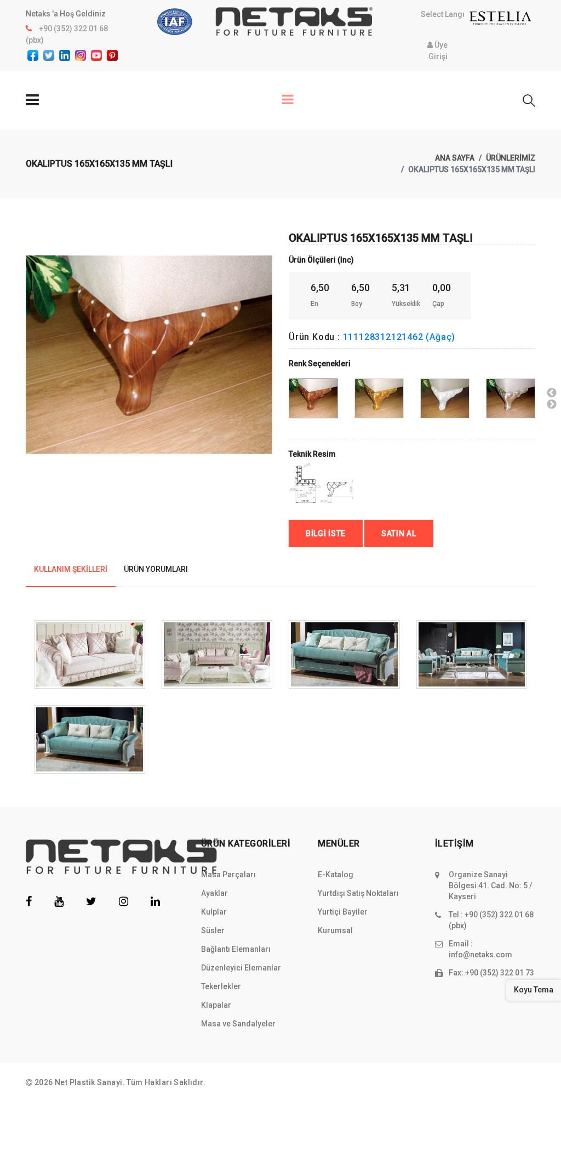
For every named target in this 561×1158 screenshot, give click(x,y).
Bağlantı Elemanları (236, 949)
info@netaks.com (480, 954)
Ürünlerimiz (510, 158)
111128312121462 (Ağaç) (399, 337)
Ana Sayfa (454, 158)
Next (551, 404)
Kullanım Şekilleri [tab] (70, 569)
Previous (31, 333)
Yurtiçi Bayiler (343, 911)
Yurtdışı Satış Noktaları (358, 893)
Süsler (213, 930)
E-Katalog (335, 874)
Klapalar (216, 1005)
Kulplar (214, 911)
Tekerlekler (221, 986)
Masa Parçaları (228, 874)
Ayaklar (214, 893)
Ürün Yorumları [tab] (156, 569)
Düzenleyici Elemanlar (241, 967)
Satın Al (398, 533)
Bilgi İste (326, 533)
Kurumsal (335, 930)
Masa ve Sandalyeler (238, 1023)
